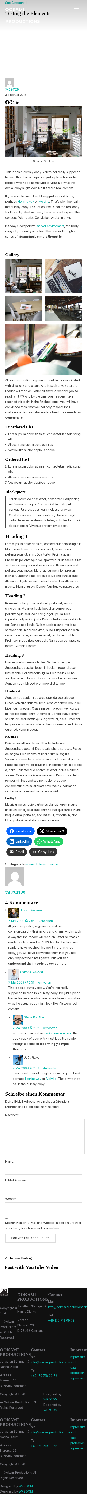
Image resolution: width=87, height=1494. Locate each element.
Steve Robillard (34, 1017)
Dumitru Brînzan (31, 910)
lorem (43, 864)
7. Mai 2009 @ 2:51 (21, 982)
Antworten (46, 921)
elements (32, 864)
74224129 (12, 89)
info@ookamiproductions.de (50, 1362)
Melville (44, 201)
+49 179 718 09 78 (61, 1320)
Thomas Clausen (31, 972)
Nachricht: (12, 1115)
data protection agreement (78, 1373)
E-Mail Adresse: (16, 1180)
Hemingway (26, 201)
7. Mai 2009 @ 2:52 (26, 1028)
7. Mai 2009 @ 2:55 (21, 921)
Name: (9, 1161)
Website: (11, 1199)
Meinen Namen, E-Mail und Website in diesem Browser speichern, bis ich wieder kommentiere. (43, 1225)
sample (53, 864)
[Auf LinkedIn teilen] (17, 103)
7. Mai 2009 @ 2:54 (26, 1068)
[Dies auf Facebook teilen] (7, 103)
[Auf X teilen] (12, 103)
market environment (50, 226)
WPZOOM (50, 1399)
